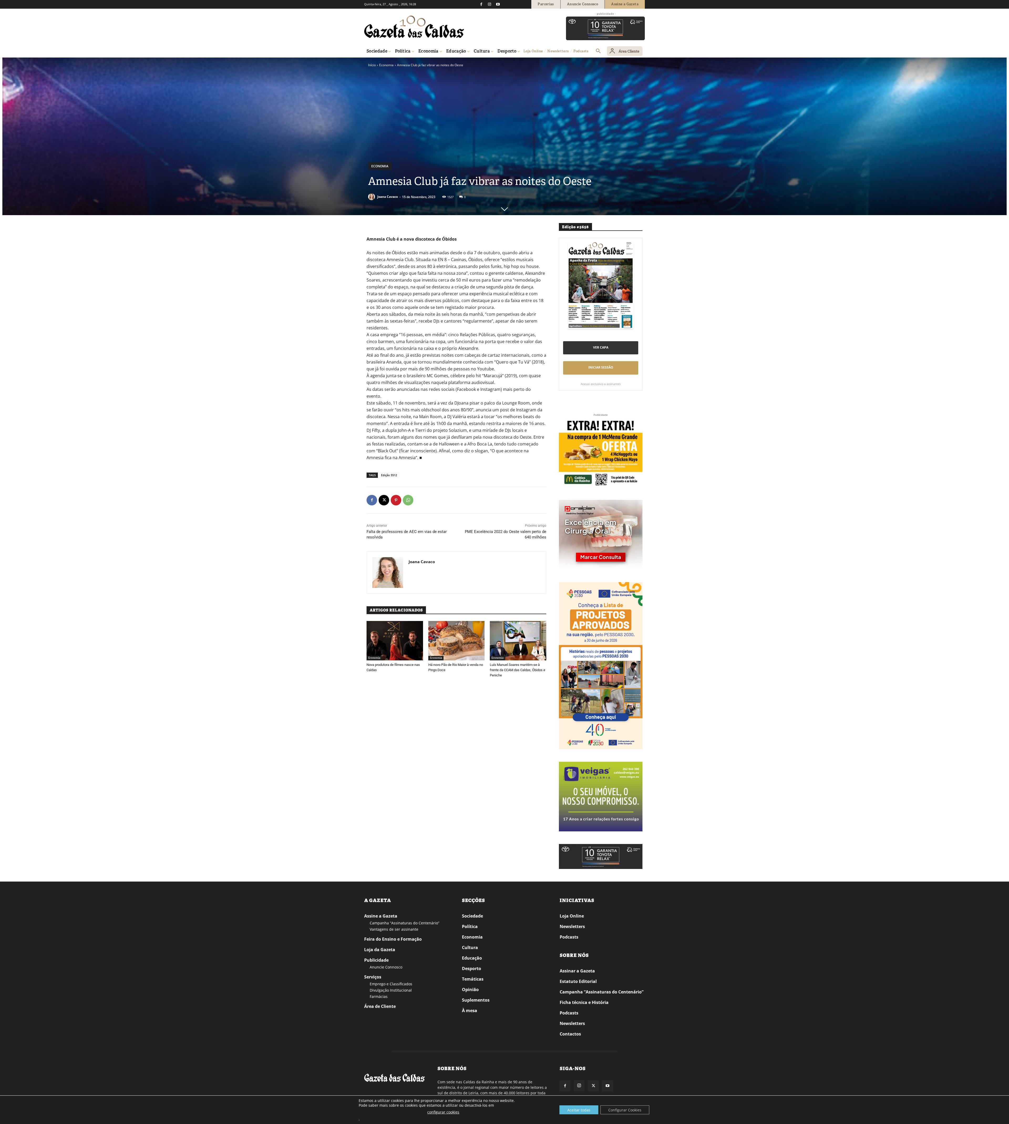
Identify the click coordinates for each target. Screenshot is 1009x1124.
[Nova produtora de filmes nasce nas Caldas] (395, 640)
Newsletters (572, 926)
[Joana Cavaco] (372, 196)
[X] (384, 500)
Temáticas (472, 979)
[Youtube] (498, 4)
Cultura (470, 947)
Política (470, 926)
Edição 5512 (389, 475)
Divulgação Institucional (391, 990)
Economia (386, 65)
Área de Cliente (380, 1006)
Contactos (570, 1034)
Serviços (372, 977)
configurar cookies (443, 1112)
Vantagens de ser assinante (394, 929)
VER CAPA (600, 347)
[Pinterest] (396, 500)
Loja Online (572, 916)
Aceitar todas (578, 1109)
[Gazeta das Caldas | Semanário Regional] (414, 26)
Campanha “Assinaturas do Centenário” (404, 922)
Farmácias (379, 996)
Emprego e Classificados (391, 983)
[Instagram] (489, 4)
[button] (598, 51)
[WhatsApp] (408, 500)
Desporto (471, 968)
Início (372, 65)
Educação (472, 958)
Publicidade (376, 960)
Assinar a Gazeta (577, 971)
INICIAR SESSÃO (600, 367)
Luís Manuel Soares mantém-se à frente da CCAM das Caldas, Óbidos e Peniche (517, 670)
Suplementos (476, 1000)
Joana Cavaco (387, 196)
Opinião (470, 989)
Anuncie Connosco (386, 967)
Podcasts (569, 937)
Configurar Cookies (624, 1109)
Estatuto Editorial (578, 981)
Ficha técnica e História (584, 1002)
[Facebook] (481, 4)
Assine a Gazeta (380, 916)
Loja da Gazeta (379, 949)
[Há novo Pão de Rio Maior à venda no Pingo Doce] (456, 640)
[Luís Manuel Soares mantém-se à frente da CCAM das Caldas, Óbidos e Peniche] (518, 640)
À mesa (469, 1010)
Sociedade (472, 916)
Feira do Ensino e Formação (393, 939)
